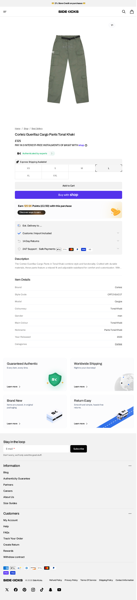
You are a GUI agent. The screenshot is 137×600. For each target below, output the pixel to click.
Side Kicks (37, 584)
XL (33, 176)
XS (33, 169)
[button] (5, 11)
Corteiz (116, 348)
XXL (58, 176)
